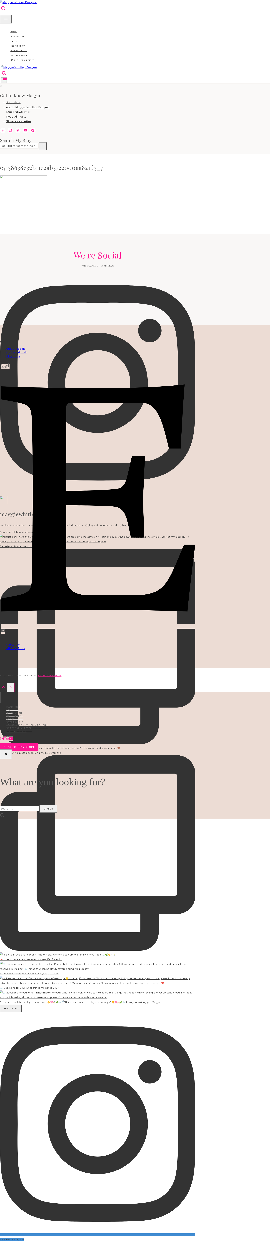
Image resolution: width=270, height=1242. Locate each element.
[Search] (43, 146)
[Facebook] (8, 366)
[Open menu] (4, 80)
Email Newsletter (18, 111)
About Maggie (16, 348)
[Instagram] (3, 366)
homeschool (14, 716)
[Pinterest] (6, 366)
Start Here (13, 102)
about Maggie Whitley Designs (28, 107)
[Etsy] (98, 626)
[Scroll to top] (3, 687)
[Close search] (6, 754)
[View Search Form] (3, 8)
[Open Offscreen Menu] (6, 19)
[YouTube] (3, 631)
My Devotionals (16, 352)
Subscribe (13, 644)
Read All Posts (16, 116)
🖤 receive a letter (22, 60)
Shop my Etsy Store (19, 747)
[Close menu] (0, 697)
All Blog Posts (15, 648)
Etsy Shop (13, 356)
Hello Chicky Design (49, 675)
